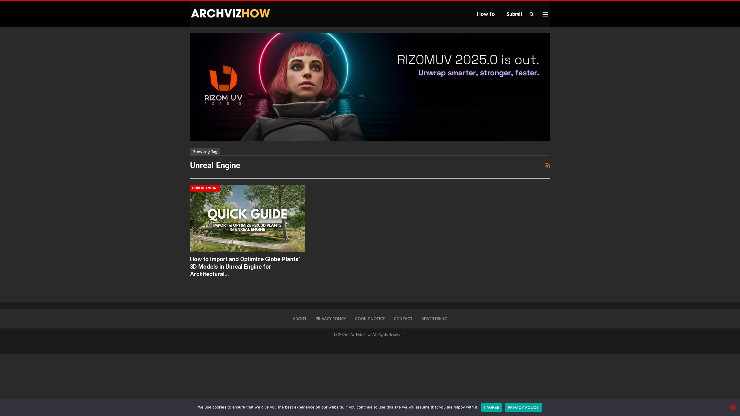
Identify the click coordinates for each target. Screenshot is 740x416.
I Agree (491, 407)
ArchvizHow (360, 334)
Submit (514, 14)
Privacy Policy (331, 318)
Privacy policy (523, 407)
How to (486, 14)
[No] (733, 407)
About (300, 318)
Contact (403, 318)
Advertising (434, 318)
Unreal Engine (205, 188)
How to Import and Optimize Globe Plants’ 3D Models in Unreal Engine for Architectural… (245, 267)
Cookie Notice (370, 318)
